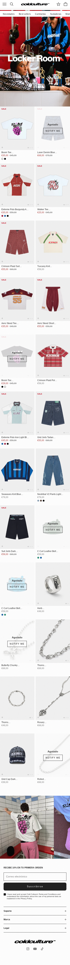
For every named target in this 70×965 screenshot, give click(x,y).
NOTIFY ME (53, 131)
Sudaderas (55, 14)
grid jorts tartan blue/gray (45, 437)
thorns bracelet (5, 722)
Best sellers (25, 14)
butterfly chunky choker (9, 665)
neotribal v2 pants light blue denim (49, 494)
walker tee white (42, 209)
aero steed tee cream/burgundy (9, 323)
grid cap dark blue (8, 779)
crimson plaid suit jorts (10, 266)
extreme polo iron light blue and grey (15, 437)
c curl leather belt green (46, 551)
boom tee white (6, 152)
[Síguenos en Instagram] (28, 949)
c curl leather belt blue (10, 608)
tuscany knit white (43, 266)
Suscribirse (35, 886)
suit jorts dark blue (8, 551)
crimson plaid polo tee (46, 380)
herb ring (39, 608)
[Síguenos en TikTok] (42, 949)
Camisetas (40, 14)
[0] (58, 4)
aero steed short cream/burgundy (45, 323)
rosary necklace (41, 722)
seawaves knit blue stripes (11, 494)
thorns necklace (41, 665)
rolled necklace (41, 779)
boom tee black (6, 380)
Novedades (9, 14)
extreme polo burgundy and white (15, 209)
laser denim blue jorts (46, 152)
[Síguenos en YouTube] (35, 949)
